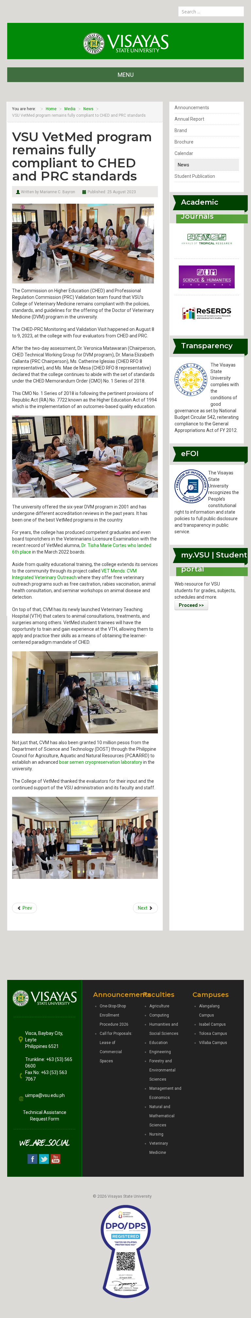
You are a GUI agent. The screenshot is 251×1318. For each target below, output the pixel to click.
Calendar (184, 153)
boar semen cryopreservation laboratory (100, 762)
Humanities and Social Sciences (163, 1029)
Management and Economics (165, 1093)
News (183, 164)
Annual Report (189, 119)
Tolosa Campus (213, 1033)
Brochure (184, 142)
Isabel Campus (212, 1024)
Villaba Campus (213, 1042)
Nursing (156, 1134)
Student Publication (195, 176)
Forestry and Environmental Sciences (162, 1070)
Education (158, 1042)
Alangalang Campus (209, 1011)
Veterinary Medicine (158, 1148)
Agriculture (159, 1006)
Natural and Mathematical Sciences (162, 1115)
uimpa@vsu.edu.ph (45, 1095)
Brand (181, 130)
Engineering (160, 1052)
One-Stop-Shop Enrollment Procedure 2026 (114, 1015)
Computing (159, 1015)
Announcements (192, 107)
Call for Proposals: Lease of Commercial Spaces (116, 1047)
